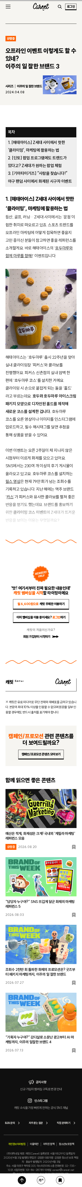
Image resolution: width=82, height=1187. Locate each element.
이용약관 (34, 1144)
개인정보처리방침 (16, 1144)
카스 (9, 497)
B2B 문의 (10, 1123)
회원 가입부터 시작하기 (36, 637)
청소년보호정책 (66, 1144)
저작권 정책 (48, 1144)
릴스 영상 (12, 481)
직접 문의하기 (63, 1123)
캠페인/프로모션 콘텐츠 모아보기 (41, 754)
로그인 (71, 7)
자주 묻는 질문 (36, 1123)
